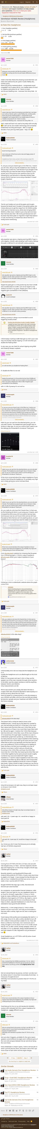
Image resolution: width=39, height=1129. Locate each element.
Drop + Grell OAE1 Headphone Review (18, 1078)
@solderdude (9, 553)
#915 (36, 803)
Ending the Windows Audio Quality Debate (21, 322)
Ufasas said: (5, 836)
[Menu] (2, 2)
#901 (36, 65)
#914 (36, 782)
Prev (13, 1058)
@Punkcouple (5, 557)
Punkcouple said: (6, 148)
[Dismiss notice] (36, 7)
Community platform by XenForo (15, 1124)
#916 (36, 833)
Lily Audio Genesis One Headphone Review (20, 1070)
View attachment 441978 (8, 281)
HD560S (10, 587)
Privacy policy (22, 1121)
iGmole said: (5, 68)
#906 (36, 301)
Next (25, 1058)
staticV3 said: (5, 363)
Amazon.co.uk (5, 789)
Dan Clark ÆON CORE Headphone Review (20, 1085)
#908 (36, 401)
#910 (36, 496)
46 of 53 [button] (19, 1058)
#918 (36, 955)
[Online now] (4, 664)
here (17, 11)
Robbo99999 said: (7, 405)
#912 (36, 667)
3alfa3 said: (5, 1024)
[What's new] (33, 2)
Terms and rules (12, 1121)
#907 (36, 359)
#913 (36, 712)
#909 (36, 463)
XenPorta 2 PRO (5, 1127)
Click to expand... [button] (19, 162)
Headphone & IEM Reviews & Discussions (19, 1072)
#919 (36, 991)
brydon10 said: (6, 544)
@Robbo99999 (5, 634)
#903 (36, 144)
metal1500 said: (6, 109)
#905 (36, 269)
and (11, 943)
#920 (36, 1021)
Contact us (4, 1121)
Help (28, 1121)
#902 (36, 106)
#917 (36, 860)
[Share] (33, 65)
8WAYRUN (20, 1127)
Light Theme (6, 1118)
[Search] (37, 2)
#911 (36, 613)
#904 (36, 236)
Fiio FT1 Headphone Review (15, 1092)
